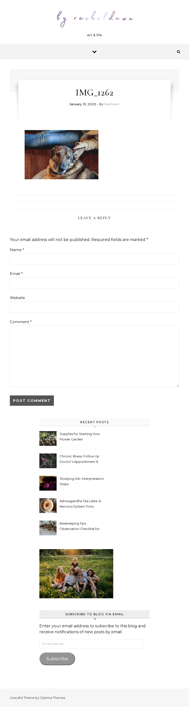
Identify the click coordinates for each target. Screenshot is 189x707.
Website (17, 297)
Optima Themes (52, 698)
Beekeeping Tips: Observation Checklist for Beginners (80, 526)
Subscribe (57, 659)
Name (17, 249)
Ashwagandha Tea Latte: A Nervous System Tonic (80, 503)
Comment (21, 321)
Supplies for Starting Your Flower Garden (80, 436)
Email (16, 273)
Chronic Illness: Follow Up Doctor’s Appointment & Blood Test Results (79, 459)
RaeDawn (112, 104)
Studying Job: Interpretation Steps (82, 481)
